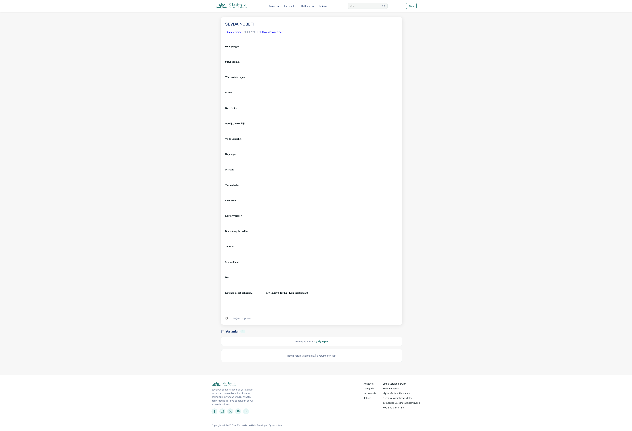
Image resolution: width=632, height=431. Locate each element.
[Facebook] (214, 411)
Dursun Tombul (234, 32)
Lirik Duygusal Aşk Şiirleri (270, 32)
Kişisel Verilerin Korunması (396, 393)
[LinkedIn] (246, 411)
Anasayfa (273, 6)
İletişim (323, 6)
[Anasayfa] (231, 6)
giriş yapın (322, 341)
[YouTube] (238, 411)
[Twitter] (230, 411)
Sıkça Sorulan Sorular (394, 383)
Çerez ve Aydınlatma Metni (397, 398)
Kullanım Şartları (391, 388)
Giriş (411, 6)
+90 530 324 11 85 (393, 407)
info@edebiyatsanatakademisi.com (402, 402)
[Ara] (383, 5)
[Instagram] (222, 411)
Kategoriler (290, 6)
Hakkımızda (307, 6)
